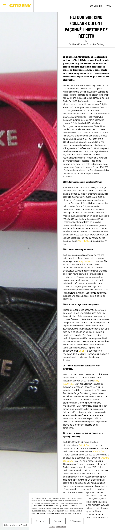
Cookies (52, 527)
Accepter (40, 521)
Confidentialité (61, 527)
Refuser (57, 521)
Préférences (75, 521)
